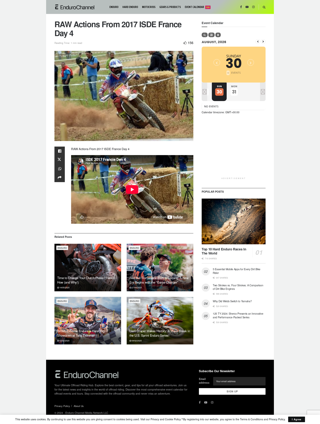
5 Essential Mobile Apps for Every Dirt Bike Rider (236, 271)
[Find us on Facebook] (241, 7)
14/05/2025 (64, 287)
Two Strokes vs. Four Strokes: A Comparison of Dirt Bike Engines (238, 287)
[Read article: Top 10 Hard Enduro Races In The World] (234, 221)
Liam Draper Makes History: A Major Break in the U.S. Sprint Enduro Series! (159, 333)
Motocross (148, 7)
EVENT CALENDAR (197, 7)
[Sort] (218, 35)
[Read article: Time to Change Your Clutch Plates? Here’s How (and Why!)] (87, 267)
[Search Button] (264, 7)
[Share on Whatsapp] (59, 168)
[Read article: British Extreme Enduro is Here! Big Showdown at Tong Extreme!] (87, 320)
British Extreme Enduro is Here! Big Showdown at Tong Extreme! (80, 333)
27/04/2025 (136, 287)
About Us (79, 406)
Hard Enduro (130, 7)
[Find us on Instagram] (253, 7)
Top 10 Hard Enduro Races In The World (224, 251)
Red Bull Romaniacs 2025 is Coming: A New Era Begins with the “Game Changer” (158, 279)
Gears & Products (170, 7)
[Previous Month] (258, 41)
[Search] (205, 35)
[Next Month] (263, 41)
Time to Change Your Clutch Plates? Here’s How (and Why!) (86, 279)
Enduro (113, 7)
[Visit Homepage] (79, 7)
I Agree (296, 419)
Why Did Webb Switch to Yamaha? (232, 301)
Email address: (204, 380)
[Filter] (211, 35)
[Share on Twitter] (59, 159)
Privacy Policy (62, 406)
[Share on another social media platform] (59, 177)
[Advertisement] (234, 149)
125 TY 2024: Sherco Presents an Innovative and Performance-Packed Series (238, 315)
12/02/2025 (64, 340)
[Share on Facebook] (59, 151)
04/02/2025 (136, 340)
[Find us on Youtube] (247, 7)
